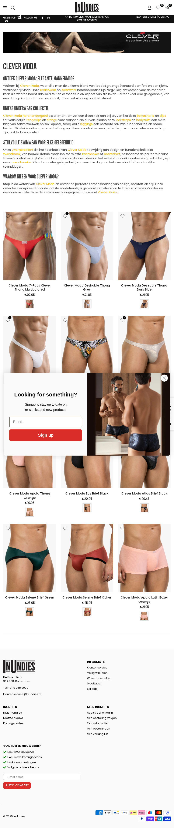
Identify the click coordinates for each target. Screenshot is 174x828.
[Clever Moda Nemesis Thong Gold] (144, 350)
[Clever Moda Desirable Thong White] (29, 350)
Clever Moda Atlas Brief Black (144, 493)
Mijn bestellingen (98, 729)
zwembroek (11, 154)
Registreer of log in (100, 713)
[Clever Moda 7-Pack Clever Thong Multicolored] (29, 246)
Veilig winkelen (97, 673)
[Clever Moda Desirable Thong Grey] (87, 246)
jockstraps (123, 120)
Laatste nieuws (13, 718)
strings (52, 120)
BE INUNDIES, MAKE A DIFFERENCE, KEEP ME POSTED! (89, 18)
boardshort (112, 154)
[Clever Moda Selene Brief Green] (29, 558)
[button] (167, 7)
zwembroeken (22, 150)
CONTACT (164, 17)
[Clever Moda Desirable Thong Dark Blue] (144, 246)
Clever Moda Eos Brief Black (86, 493)
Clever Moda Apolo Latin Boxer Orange (144, 599)
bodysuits (143, 120)
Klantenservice (97, 668)
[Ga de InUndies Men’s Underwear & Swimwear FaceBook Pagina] (42, 17)
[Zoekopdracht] (13, 7)
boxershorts (145, 116)
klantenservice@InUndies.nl (22, 694)
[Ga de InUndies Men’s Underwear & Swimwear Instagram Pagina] (48, 17)
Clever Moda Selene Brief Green (29, 597)
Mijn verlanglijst (97, 734)
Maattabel (94, 683)
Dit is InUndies (12, 713)
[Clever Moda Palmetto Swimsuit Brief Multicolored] (87, 350)
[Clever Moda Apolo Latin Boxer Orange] (144, 558)
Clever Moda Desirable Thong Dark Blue (144, 287)
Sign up (45, 435)
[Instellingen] (149, 7)
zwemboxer (90, 154)
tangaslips (33, 120)
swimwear (69, 90)
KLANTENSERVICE (146, 17)
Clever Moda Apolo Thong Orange (29, 495)
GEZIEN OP (9, 17)
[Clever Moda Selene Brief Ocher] (87, 558)
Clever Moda (29, 86)
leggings (86, 124)
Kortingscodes (13, 723)
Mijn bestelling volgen (102, 718)
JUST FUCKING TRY (17, 785)
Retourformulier (98, 723)
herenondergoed (35, 116)
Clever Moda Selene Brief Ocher (86, 597)
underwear (48, 90)
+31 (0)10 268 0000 (15, 688)
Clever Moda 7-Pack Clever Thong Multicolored (29, 287)
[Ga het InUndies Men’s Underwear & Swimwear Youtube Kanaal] (6, 21)
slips (163, 116)
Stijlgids (92, 689)
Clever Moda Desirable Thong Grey (87, 287)
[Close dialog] (164, 378)
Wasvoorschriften (99, 678)
